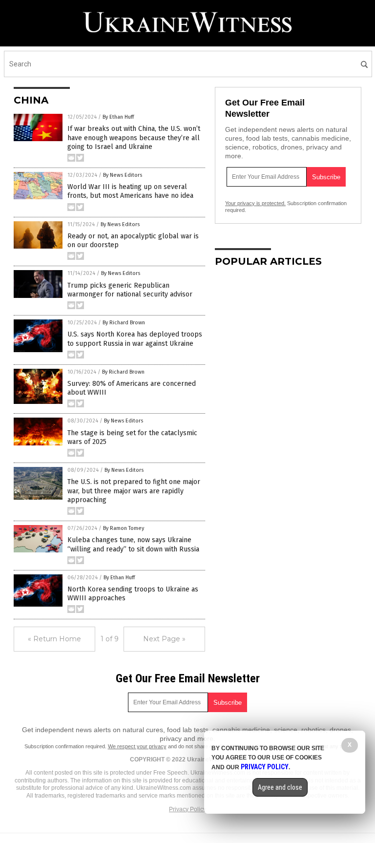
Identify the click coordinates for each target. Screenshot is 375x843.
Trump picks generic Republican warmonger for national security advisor (129, 289)
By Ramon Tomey (123, 528)
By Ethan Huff (118, 117)
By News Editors (122, 175)
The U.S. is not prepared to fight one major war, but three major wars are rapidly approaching (133, 491)
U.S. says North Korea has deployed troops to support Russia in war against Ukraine (134, 338)
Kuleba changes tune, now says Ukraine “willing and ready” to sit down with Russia (133, 544)
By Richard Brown (124, 322)
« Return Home (54, 638)
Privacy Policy (187, 809)
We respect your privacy (137, 746)
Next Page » (164, 638)
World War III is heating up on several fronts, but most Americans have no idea (130, 191)
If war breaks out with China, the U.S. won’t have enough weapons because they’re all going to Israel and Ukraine (133, 137)
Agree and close (280, 787)
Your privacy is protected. (255, 203)
